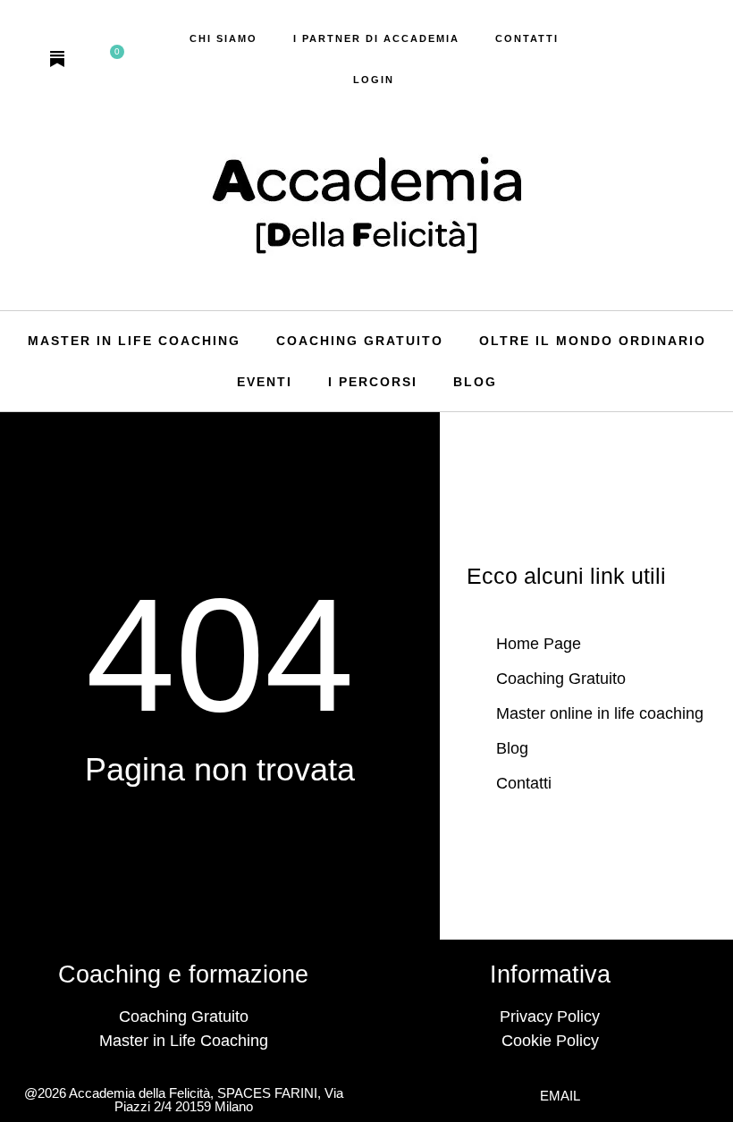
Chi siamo (223, 38)
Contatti (527, 38)
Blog (475, 382)
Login (373, 79)
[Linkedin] (89, 59)
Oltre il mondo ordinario (592, 340)
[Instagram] (25, 59)
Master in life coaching (134, 340)
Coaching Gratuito (359, 340)
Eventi (264, 382)
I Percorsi (372, 382)
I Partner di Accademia (376, 38)
